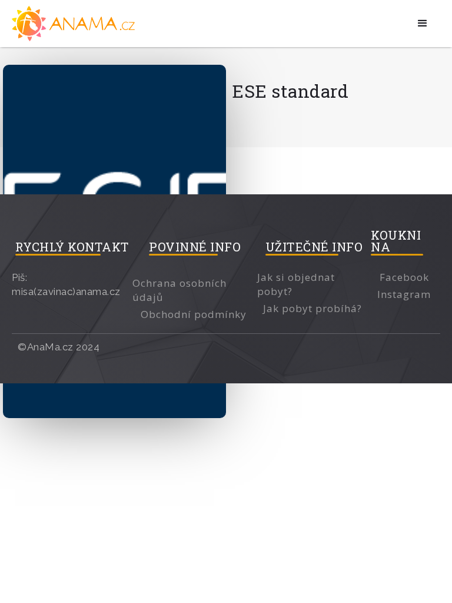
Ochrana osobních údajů (179, 290)
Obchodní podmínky (194, 314)
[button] (423, 23)
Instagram (404, 294)
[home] (75, 23)
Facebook (404, 277)
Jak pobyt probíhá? (312, 308)
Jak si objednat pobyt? (296, 284)
